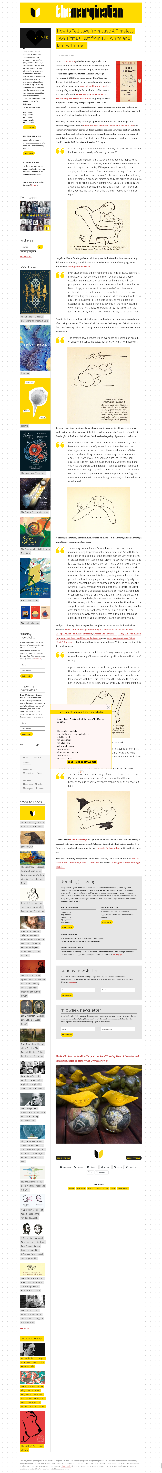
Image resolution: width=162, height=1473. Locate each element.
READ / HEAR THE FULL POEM (82, 762)
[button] (82, 739)
